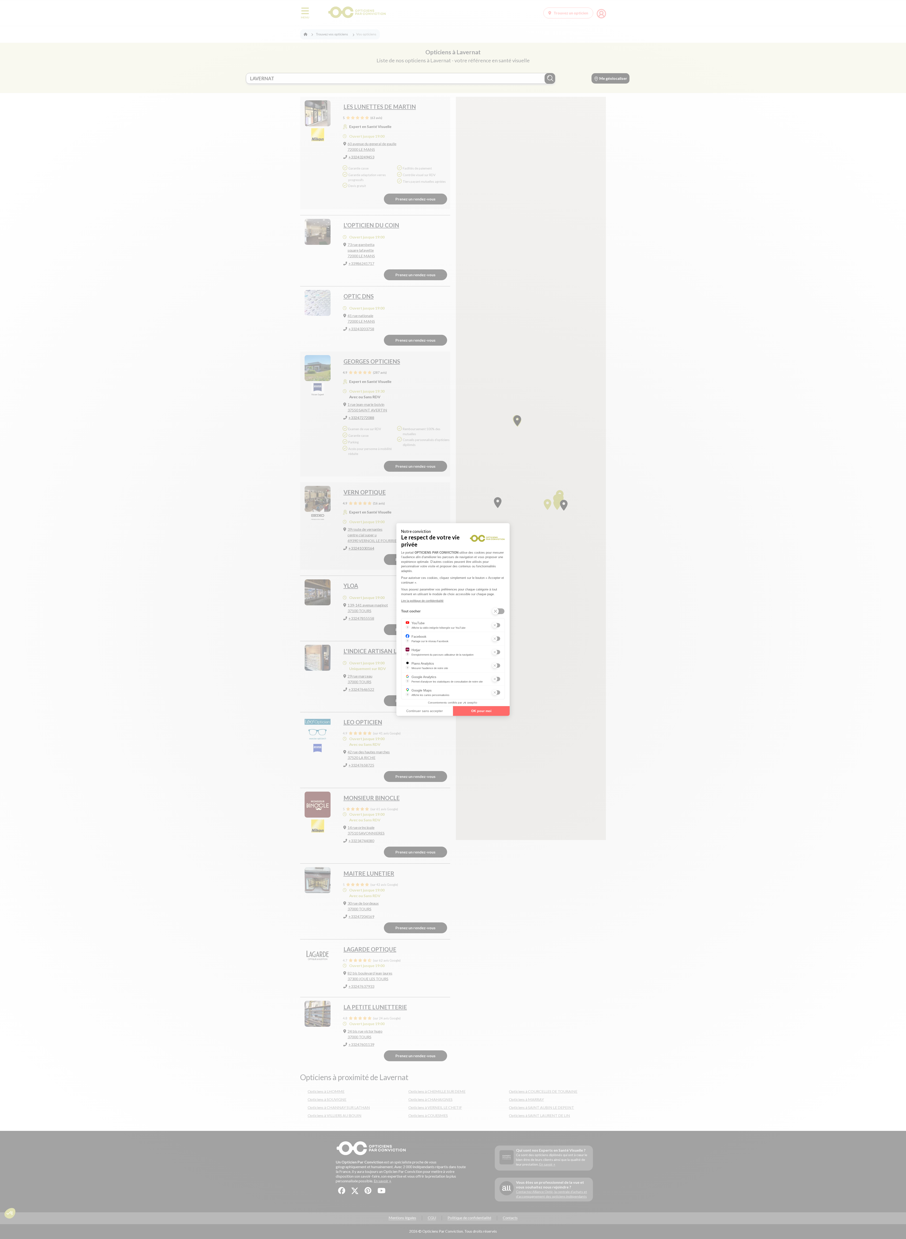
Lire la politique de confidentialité (422, 601)
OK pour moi (481, 711)
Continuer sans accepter (424, 711)
